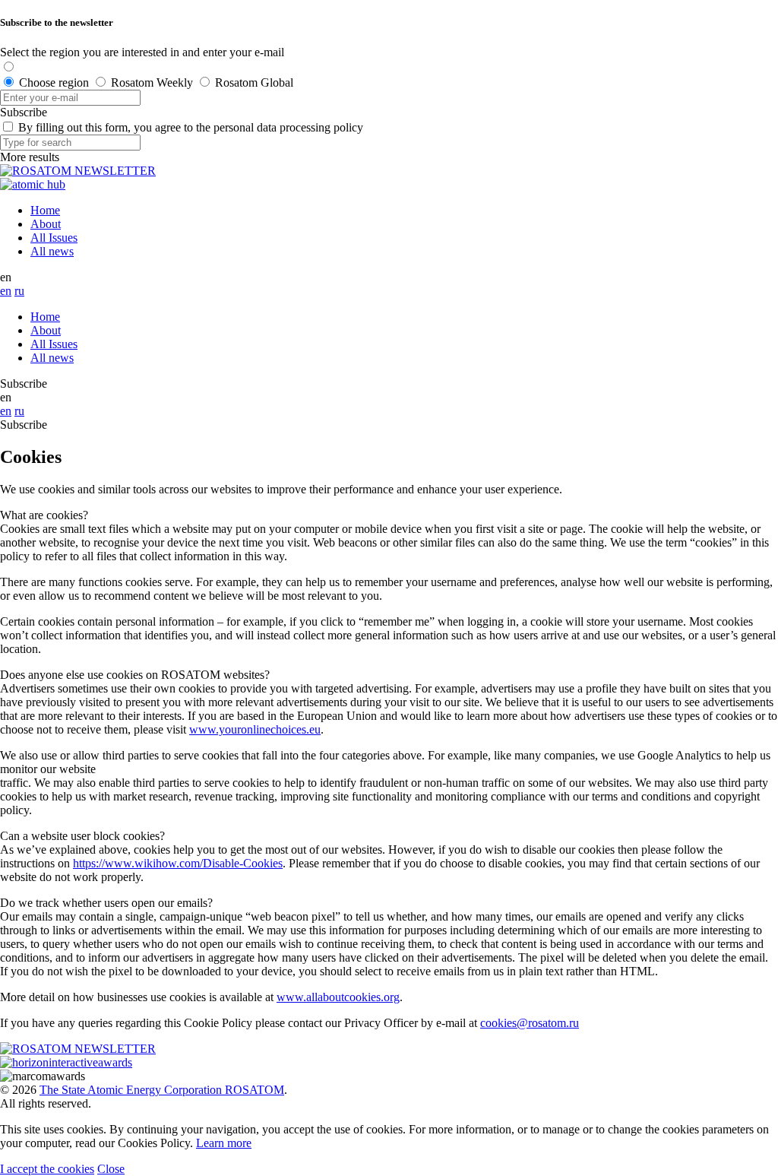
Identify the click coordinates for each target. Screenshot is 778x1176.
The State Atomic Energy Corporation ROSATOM (162, 1089)
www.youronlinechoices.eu (255, 729)
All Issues (53, 237)
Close (111, 1168)
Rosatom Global (254, 82)
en (5, 290)
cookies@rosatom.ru (529, 1022)
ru (19, 290)
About (45, 223)
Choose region (54, 82)
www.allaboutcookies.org (338, 997)
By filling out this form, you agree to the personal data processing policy (190, 127)
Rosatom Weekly (152, 82)
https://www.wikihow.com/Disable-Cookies (178, 863)
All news (52, 251)
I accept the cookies (47, 1168)
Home (45, 210)
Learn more (223, 1142)
